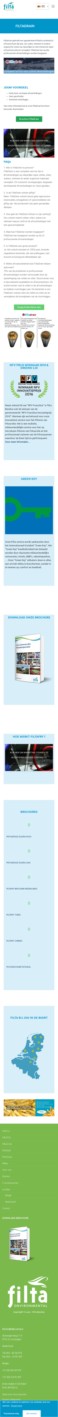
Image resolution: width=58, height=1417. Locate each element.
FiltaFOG (6, 1137)
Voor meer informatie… (17, 442)
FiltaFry (6, 1131)
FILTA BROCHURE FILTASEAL (18, 967)
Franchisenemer (10, 1183)
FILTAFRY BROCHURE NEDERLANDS (21, 889)
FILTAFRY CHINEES (14, 941)
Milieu (5, 1163)
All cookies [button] (31, 1413)
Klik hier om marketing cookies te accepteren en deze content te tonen (29, 143)
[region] (29, 1107)
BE (43, 6)
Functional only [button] (11, 1413)
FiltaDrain (7, 1144)
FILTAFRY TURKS (13, 915)
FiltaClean (7, 1157)
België (8, 1195)
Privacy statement (11, 1399)
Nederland (10, 1202)
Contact (6, 1208)
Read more (16, 1406)
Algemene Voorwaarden (14, 1394)
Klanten (6, 1176)
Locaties (6, 1189)
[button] (29, 119)
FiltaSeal (6, 1150)
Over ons (6, 1170)
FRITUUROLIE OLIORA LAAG (18, 863)
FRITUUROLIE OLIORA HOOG (18, 836)
